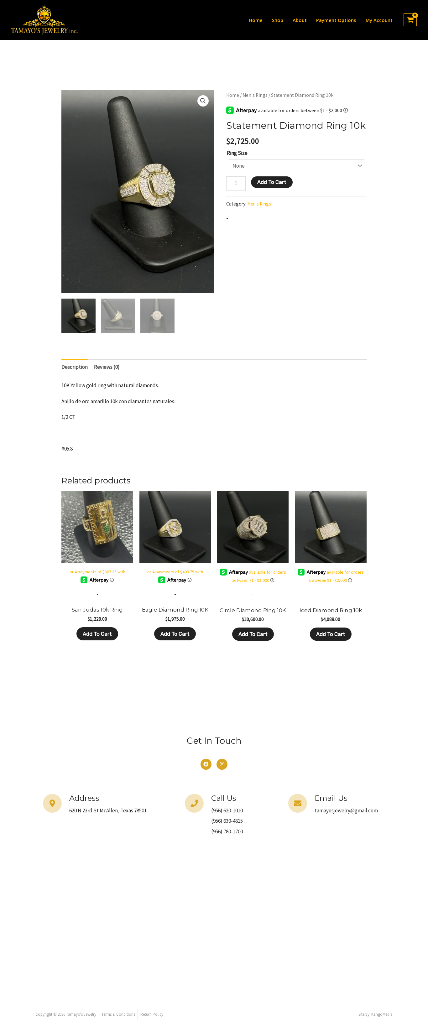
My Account (379, 20)
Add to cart (271, 182)
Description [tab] (74, 366)
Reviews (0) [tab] (107, 366)
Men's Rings (255, 95)
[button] (203, 101)
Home (256, 20)
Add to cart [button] (97, 634)
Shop (277, 20)
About (300, 20)
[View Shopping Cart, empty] (410, 20)
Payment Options (336, 20)
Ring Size (237, 152)
